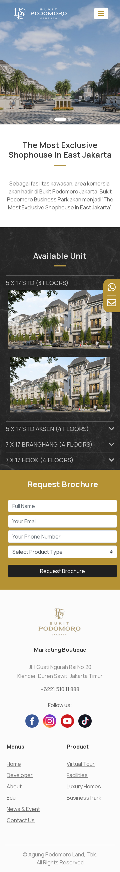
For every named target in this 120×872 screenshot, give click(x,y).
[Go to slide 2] (56, 119)
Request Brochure (62, 571)
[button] (15, 319)
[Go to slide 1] (51, 119)
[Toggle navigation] (101, 13)
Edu (11, 797)
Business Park (84, 797)
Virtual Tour (81, 763)
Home (14, 763)
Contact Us (21, 820)
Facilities (77, 775)
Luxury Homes (84, 786)
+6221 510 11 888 (60, 689)
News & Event (23, 809)
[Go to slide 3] (65, 119)
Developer (20, 775)
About (14, 786)
